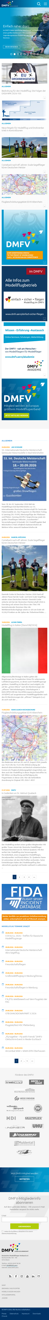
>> (34, 877)
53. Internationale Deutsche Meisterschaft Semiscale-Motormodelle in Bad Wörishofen (23, 451)
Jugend (4, 1298)
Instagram (21, 1276)
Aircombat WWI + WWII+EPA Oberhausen (25, 1051)
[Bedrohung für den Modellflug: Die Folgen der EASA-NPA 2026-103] (24, 73)
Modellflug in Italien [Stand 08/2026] (19, 625)
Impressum (26, 1313)
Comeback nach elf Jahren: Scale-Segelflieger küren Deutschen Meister (23, 166)
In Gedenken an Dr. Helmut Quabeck (19, 793)
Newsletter (38, 1276)
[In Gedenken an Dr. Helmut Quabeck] (24, 819)
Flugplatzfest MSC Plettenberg (20, 1025)
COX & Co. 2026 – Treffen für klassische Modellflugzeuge (24, 937)
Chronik (4, 1316)
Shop (4, 1285)
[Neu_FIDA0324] (24, 897)
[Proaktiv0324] (24, 917)
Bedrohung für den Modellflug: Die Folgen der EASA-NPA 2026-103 (24, 92)
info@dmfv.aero (11, 1265)
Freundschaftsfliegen (15, 964)
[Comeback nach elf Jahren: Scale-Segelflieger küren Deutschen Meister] (24, 147)
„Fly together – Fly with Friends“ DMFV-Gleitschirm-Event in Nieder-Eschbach (23, 1038)
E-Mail (4, 1215)
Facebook (16, 1276)
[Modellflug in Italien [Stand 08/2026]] (24, 651)
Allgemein (6, 86)
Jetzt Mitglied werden (16, 415)
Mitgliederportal (8, 1295)
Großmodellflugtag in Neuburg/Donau (23, 975)
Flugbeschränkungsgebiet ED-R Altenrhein (22, 201)
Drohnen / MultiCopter (11, 1288)
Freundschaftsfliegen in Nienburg (21, 987)
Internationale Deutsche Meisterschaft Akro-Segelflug (23, 951)
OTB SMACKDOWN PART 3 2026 (20, 1013)
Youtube (27, 1276)
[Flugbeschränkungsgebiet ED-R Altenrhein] (24, 184)
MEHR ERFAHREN (11, 47)
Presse (4, 1313)
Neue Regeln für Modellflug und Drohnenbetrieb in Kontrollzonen (23, 129)
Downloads (37, 1313)
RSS (10, 1276)
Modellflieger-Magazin (11, 1291)
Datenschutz (14, 1313)
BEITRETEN (24, 1179)
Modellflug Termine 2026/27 (16, 926)
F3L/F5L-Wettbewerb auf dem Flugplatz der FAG (26, 1000)
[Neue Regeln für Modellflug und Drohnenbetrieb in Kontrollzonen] (24, 110)
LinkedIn (33, 1276)
